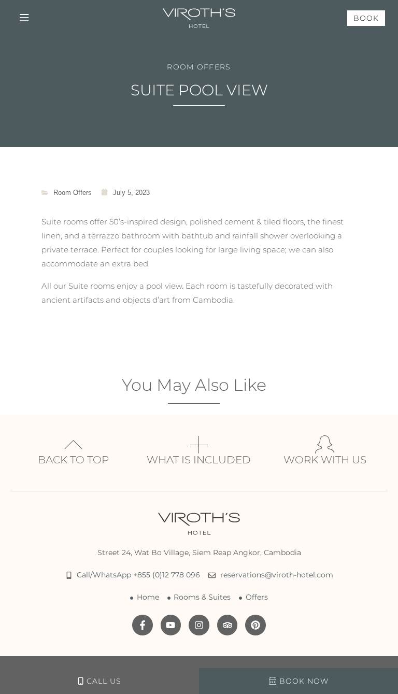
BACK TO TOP (73, 460)
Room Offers (199, 67)
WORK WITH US (324, 460)
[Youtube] (171, 625)
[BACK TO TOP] (73, 444)
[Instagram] (199, 625)
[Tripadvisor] (227, 625)
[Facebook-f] (142, 625)
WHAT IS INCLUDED (199, 460)
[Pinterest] (255, 625)
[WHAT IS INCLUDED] (199, 444)
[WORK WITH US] (325, 444)
